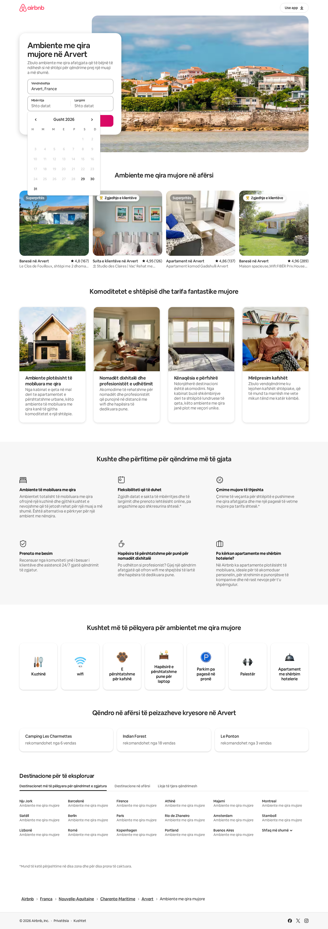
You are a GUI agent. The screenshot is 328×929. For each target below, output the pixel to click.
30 (92, 179)
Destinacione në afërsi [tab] (132, 786)
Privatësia (61, 921)
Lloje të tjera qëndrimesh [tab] (177, 786)
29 (83, 179)
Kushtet (80, 921)
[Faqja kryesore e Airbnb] (31, 7)
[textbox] (49, 106)
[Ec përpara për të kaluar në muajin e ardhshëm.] (91, 119)
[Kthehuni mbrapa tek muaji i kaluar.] (35, 119)
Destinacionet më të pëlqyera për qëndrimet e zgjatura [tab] (63, 786)
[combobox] (70, 89)
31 (35, 189)
